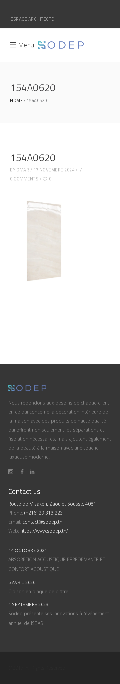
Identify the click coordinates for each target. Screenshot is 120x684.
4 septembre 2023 (28, 604)
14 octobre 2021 (27, 550)
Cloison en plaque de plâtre (38, 591)
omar (22, 169)
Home (16, 100)
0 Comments (24, 178)
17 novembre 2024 (53, 169)
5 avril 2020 (21, 582)
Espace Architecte (32, 19)
